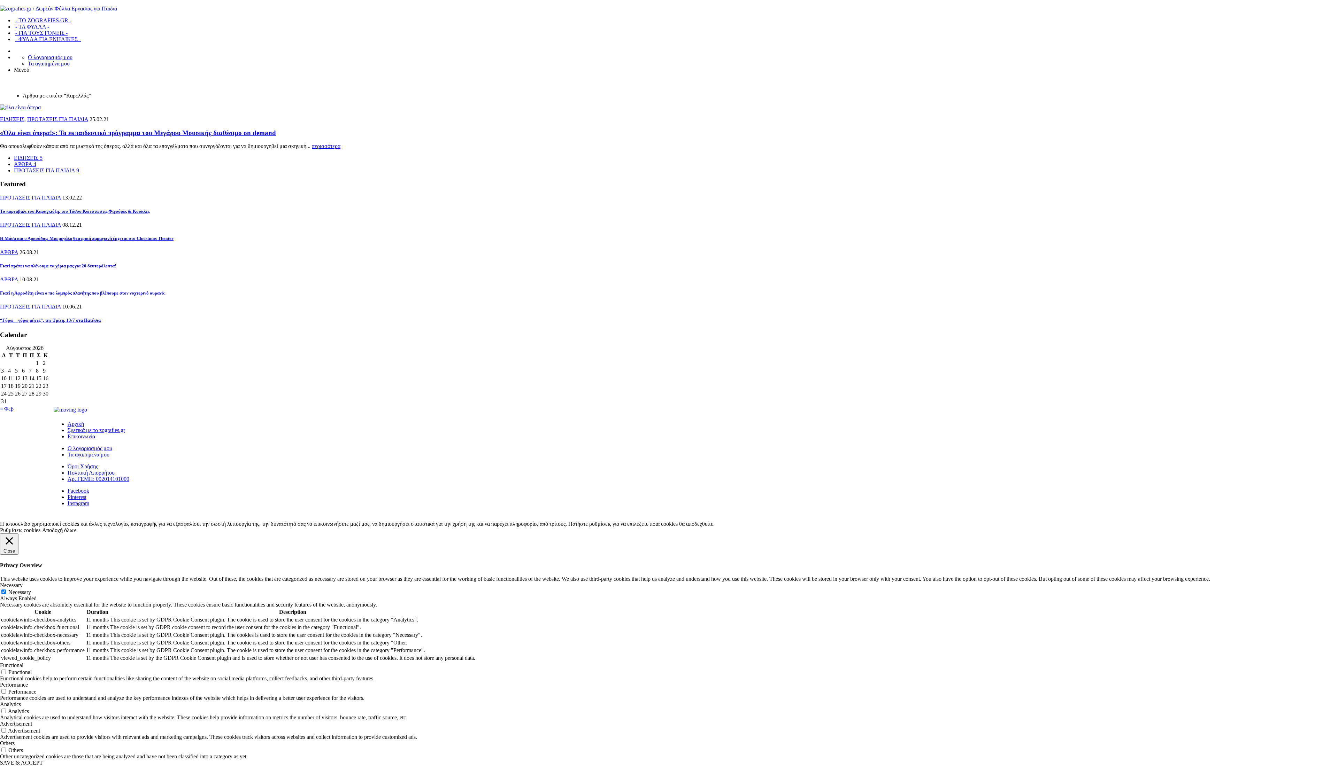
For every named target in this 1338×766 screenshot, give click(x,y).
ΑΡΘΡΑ (9, 252)
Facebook (78, 491)
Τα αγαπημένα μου (49, 64)
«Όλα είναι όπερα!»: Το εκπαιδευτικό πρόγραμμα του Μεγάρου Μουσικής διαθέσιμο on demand (138, 132)
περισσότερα (326, 146)
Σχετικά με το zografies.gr (96, 430)
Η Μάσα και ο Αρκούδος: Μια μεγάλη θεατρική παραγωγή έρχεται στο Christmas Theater (87, 238)
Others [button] (7, 743)
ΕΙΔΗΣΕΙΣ (12, 119)
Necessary (19, 592)
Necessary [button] (11, 585)
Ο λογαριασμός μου (50, 57)
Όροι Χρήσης (83, 466)
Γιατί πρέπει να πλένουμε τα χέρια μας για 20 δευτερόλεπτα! (58, 265)
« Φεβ (7, 409)
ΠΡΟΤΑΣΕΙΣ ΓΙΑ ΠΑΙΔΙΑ (57, 119)
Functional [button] (11, 665)
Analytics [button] (10, 704)
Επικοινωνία (81, 436)
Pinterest (77, 497)
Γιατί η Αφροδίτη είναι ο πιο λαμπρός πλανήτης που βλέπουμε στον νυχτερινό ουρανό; (83, 293)
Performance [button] (14, 685)
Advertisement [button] (16, 724)
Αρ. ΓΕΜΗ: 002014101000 (98, 479)
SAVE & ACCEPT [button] (21, 763)
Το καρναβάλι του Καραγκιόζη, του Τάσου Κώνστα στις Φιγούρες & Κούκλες (74, 211)
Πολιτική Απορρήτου (91, 473)
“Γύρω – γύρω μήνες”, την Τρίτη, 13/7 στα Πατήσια (50, 320)
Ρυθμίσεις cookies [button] (20, 530)
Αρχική (76, 424)
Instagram (78, 503)
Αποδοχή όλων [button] (59, 530)
